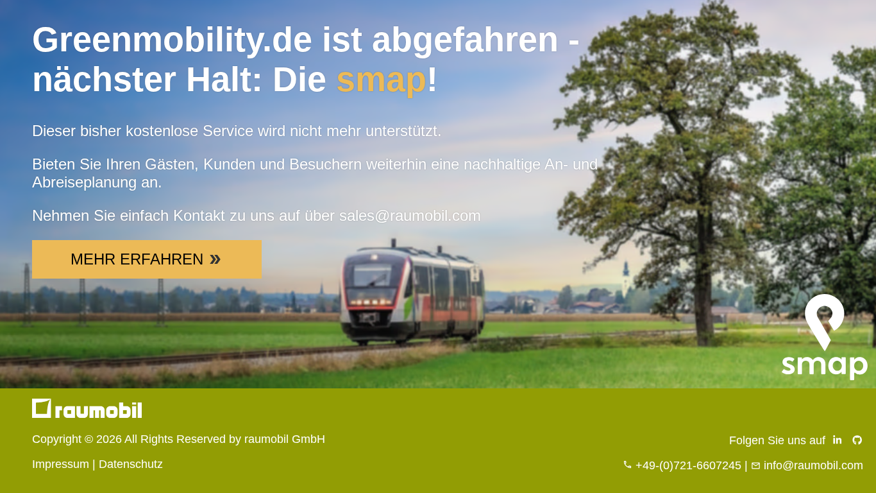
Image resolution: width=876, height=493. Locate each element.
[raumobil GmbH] (87, 414)
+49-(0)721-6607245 (688, 465)
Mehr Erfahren (137, 259)
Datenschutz (131, 464)
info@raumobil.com (813, 465)
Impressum (60, 464)
